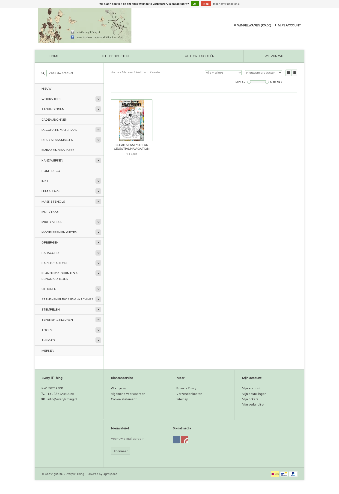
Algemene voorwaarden (128, 394)
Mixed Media (52, 222)
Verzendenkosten (189, 394)
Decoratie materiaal (59, 130)
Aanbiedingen (53, 109)
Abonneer (120, 451)
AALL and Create (148, 72)
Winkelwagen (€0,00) (254, 25)
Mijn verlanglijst (253, 404)
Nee (206, 4)
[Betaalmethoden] (275, 474)
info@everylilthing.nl (62, 399)
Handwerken (52, 160)
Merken (48, 351)
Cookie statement (124, 399)
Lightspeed (110, 474)
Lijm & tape (51, 191)
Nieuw (46, 89)
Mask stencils (53, 202)
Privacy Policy (186, 388)
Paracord (50, 253)
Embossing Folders (58, 150)
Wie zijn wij (274, 56)
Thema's (48, 340)
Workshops (51, 99)
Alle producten (115, 56)
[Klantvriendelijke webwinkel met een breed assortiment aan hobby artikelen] (114, 25)
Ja (194, 4)
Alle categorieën (199, 56)
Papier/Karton (54, 263)
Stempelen (51, 309)
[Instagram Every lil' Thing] (184, 439)
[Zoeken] (43, 73)
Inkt (45, 181)
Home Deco (51, 171)
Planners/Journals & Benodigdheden (60, 276)
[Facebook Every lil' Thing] (176, 439)
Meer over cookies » (226, 4)
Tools (47, 330)
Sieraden (49, 289)
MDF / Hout (51, 212)
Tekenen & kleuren (57, 320)
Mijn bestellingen (254, 394)
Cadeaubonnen (54, 120)
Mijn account (289, 25)
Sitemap (182, 399)
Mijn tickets (250, 399)
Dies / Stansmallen (57, 140)
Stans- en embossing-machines (67, 299)
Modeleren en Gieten (59, 232)
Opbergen (50, 242)
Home (54, 56)
